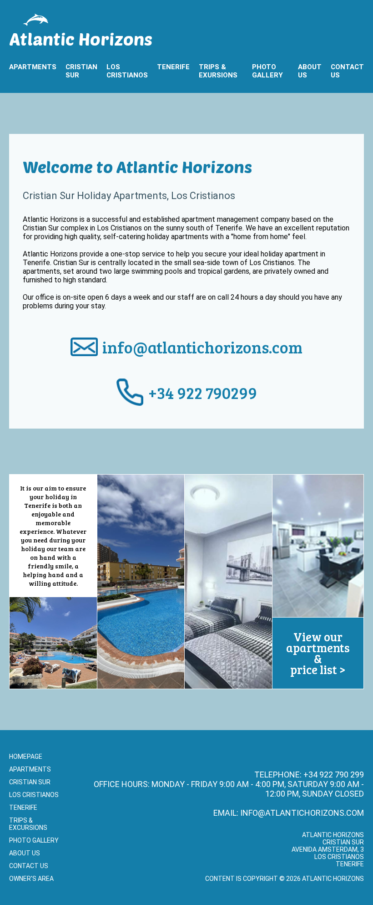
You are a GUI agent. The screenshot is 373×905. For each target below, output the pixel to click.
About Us (310, 71)
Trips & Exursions (218, 71)
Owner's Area (31, 878)
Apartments (32, 67)
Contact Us (347, 71)
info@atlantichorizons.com (202, 347)
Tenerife (173, 67)
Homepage (25, 756)
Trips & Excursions (28, 824)
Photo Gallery (267, 71)
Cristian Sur (81, 71)
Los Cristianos (127, 71)
